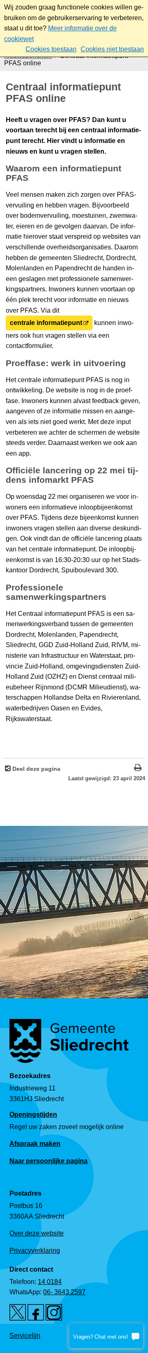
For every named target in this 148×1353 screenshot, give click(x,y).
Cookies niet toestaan (112, 49)
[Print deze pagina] (138, 768)
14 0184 (50, 1281)
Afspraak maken (34, 1143)
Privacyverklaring (34, 1250)
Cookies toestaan (50, 49)
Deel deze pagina (35, 768)
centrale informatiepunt (46, 322)
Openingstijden (33, 1114)
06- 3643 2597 (64, 1291)
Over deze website (36, 1233)
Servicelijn (24, 1335)
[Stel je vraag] (106, 1335)
